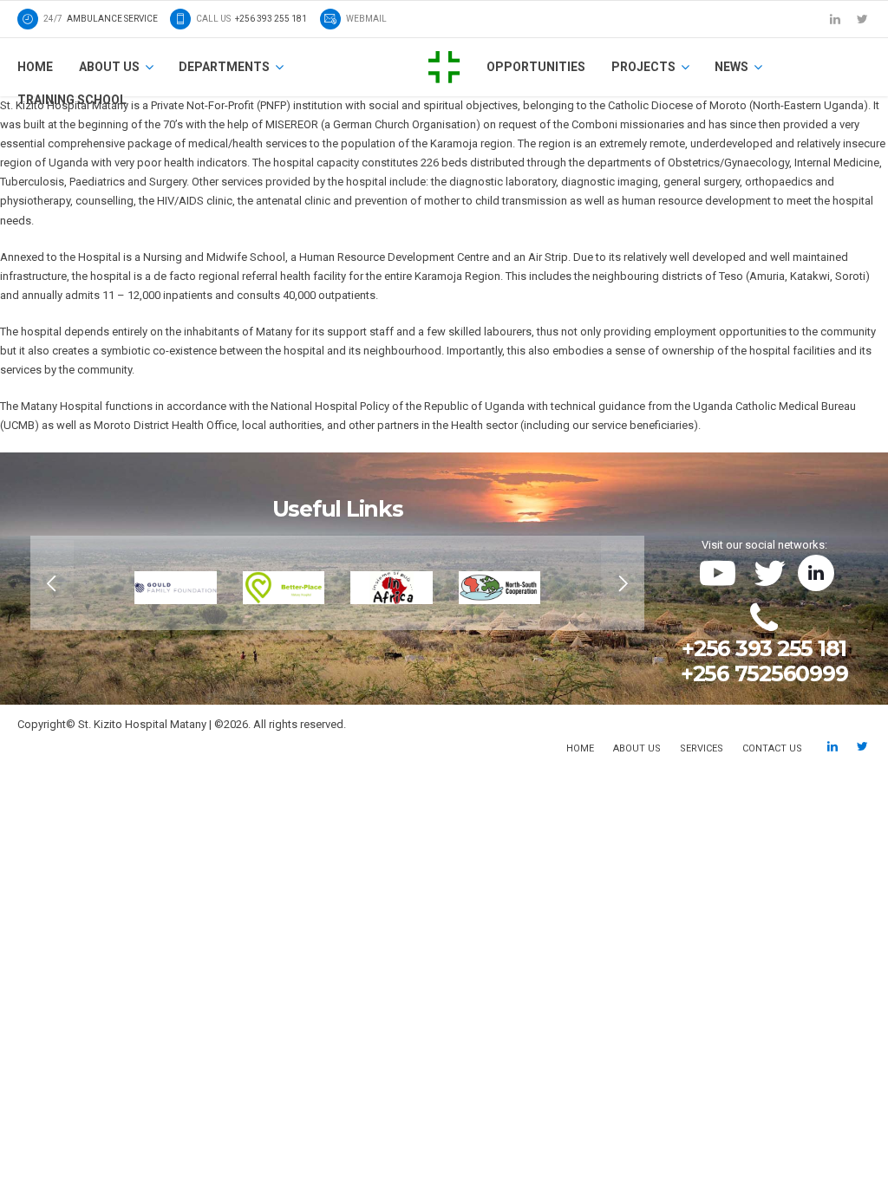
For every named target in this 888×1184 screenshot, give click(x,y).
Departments (224, 67)
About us (109, 67)
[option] (337, 583)
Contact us (772, 748)
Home (35, 67)
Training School (72, 100)
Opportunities (535, 67)
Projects (643, 67)
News (731, 67)
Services (701, 748)
